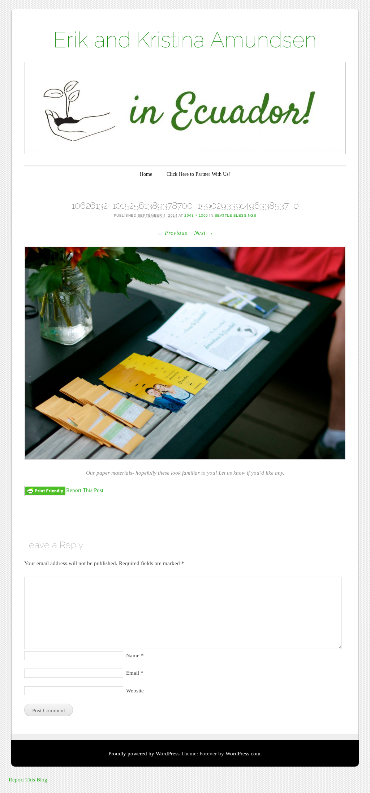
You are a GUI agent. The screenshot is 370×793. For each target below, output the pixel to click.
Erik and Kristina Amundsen (185, 39)
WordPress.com (243, 753)
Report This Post (84, 490)
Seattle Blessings (236, 215)
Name (135, 655)
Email (134, 673)
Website (135, 691)
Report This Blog (28, 780)
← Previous (172, 232)
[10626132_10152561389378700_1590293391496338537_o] (185, 353)
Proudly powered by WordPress (144, 753)
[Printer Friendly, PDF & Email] (45, 491)
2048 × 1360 (196, 215)
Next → (203, 232)
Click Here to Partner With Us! (198, 174)
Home (146, 174)
